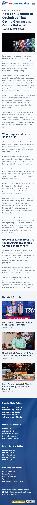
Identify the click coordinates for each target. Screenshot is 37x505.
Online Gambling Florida (11, 412)
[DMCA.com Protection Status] (18, 502)
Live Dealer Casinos (9, 436)
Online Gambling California (12, 417)
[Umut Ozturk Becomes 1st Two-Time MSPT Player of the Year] (18, 341)
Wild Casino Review (9, 476)
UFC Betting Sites (8, 460)
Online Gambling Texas (10, 414)
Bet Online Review (8, 471)
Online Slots (6, 429)
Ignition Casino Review (10, 479)
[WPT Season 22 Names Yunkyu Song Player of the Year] (18, 310)
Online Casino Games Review (12, 481)
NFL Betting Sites (8, 450)
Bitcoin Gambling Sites (10, 438)
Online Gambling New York (11, 410)
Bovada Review (7, 474)
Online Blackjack (8, 431)
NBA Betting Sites (8, 455)
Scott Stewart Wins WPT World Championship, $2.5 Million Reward (17, 386)
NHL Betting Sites (8, 452)
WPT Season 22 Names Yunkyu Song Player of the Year (17, 323)
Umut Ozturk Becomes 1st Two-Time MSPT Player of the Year (18, 354)
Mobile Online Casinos (10, 433)
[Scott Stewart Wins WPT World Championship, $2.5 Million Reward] (18, 372)
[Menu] (33, 3)
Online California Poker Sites (12, 407)
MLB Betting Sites (8, 457)
